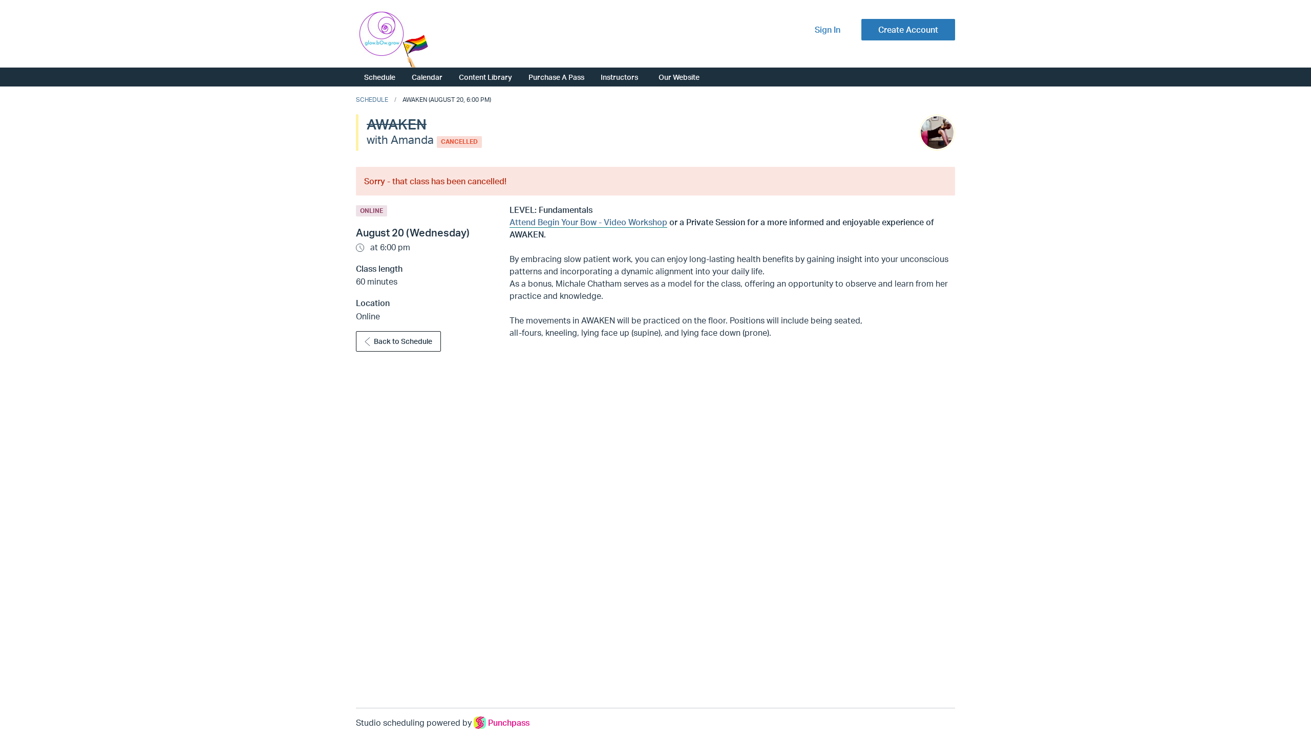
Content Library (485, 76)
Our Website (679, 76)
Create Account (908, 30)
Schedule (379, 76)
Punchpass (509, 723)
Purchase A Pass (556, 76)
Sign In (827, 30)
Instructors (619, 76)
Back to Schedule (403, 341)
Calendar (427, 76)
